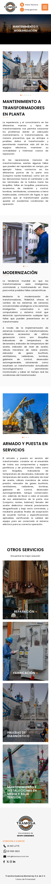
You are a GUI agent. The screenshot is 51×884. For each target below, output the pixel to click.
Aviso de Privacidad (26, 879)
